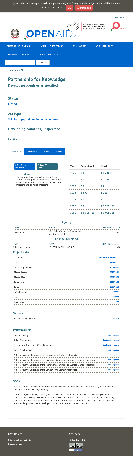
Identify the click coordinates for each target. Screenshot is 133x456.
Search (44, 62)
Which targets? (48, 54)
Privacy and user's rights (19, 440)
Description (16, 151)
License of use (15, 444)
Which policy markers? (18, 54)
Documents (32, 151)
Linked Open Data (77, 440)
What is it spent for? (52, 46)
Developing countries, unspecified (33, 85)
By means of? (79, 46)
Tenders (58, 151)
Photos (46, 151)
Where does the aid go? (19, 46)
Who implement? (104, 46)
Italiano (119, 17)
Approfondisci (84, 7)
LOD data (15, 70)
